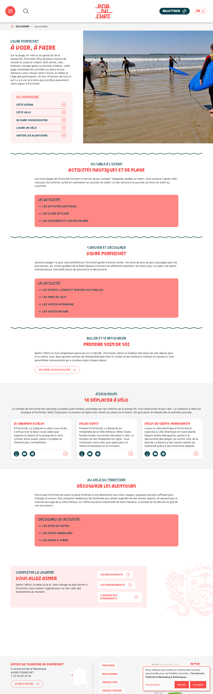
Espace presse (112, 690)
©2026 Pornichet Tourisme (166, 665)
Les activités (41, 26)
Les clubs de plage (55, 213)
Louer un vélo (26, 127)
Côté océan (24, 104)
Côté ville (23, 112)
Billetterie (171, 11)
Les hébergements (112, 584)
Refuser (182, 684)
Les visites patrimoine (58, 304)
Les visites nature (55, 311)
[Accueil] (103, 11)
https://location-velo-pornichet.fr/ (163, 453)
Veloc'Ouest (130, 453)
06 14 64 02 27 (82, 453)
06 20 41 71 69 (147, 453)
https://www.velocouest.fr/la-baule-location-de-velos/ (98, 453)
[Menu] (10, 11)
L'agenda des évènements (108, 597)
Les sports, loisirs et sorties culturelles (72, 289)
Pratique (108, 665)
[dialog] (176, 678)
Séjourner (22, 26)
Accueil (13, 26)
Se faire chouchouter (32, 120)
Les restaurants (111, 574)
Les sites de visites (55, 525)
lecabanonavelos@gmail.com (24, 453)
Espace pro (110, 682)
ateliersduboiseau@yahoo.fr (155, 453)
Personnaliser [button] (152, 684)
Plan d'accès (24, 683)
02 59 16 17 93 (16, 453)
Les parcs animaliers (57, 533)
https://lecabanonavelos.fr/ (32, 453)
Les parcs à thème (55, 540)
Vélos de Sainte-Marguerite (196, 453)
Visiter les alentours (32, 135)
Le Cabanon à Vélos (65, 453)
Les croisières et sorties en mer (65, 220)
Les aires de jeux (54, 297)
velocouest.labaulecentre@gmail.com (90, 453)
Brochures (110, 674)
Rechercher (26, 11)
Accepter (198, 684)
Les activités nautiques (59, 206)
